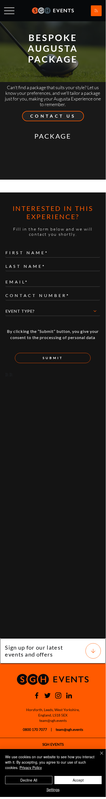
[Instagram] (58, 695)
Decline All (28, 780)
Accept (78, 780)
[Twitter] (47, 695)
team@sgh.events (53, 720)
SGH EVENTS (53, 744)
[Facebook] (37, 695)
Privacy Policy (31, 767)
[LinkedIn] (69, 695)
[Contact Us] (96, 10)
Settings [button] (53, 789)
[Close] (98, 756)
